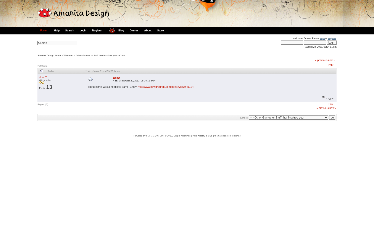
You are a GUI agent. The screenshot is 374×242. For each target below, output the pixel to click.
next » (331, 60)
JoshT (43, 77)
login (322, 38)
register (332, 38)
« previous (321, 60)
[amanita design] (110, 30)
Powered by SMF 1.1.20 (146, 136)
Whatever (68, 55)
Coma (122, 55)
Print (330, 65)
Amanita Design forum (49, 55)
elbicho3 (236, 136)
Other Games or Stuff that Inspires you (96, 55)
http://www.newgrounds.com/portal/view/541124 (166, 86)
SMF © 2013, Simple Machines (175, 136)
